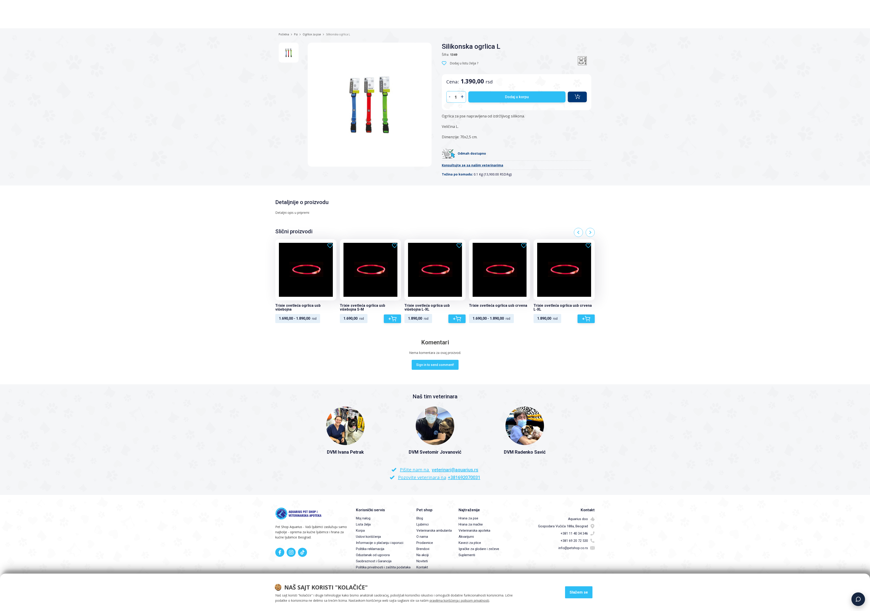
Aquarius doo (578, 519)
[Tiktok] (302, 552)
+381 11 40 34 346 (574, 533)
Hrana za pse (468, 518)
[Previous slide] (578, 232)
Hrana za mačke (471, 524)
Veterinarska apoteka (474, 530)
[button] (577, 97)
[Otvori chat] (858, 599)
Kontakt (422, 567)
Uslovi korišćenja (368, 537)
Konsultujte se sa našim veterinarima (472, 165)
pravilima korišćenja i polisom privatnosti (459, 600)
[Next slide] (590, 232)
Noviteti (422, 561)
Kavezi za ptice (470, 543)
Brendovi (422, 549)
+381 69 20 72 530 (574, 541)
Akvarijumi (466, 537)
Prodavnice (424, 543)
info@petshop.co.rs (573, 548)
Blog (419, 518)
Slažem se (579, 592)
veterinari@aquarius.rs (455, 469)
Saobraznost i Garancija (374, 561)
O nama (422, 537)
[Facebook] (279, 552)
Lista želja (363, 524)
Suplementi (467, 555)
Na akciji (422, 555)
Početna (284, 34)
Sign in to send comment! (435, 365)
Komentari (435, 342)
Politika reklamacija (370, 549)
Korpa (360, 530)
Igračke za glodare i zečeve (479, 549)
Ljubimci (422, 524)
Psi (296, 34)
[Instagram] (291, 552)
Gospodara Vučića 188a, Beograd (563, 526)
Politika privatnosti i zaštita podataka (383, 567)
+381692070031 (464, 477)
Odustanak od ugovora (373, 555)
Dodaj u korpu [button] (517, 97)
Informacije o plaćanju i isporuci (379, 543)
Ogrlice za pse (312, 34)
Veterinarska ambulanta (434, 530)
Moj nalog (363, 518)
